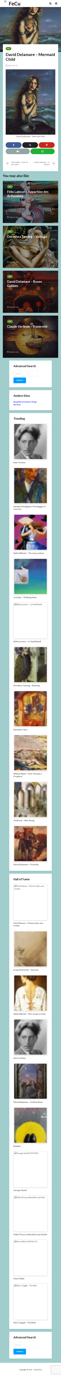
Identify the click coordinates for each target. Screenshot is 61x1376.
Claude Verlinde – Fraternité (27, 326)
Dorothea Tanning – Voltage (27, 237)
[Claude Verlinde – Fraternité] (30, 336)
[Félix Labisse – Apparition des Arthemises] (30, 201)
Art (8, 49)
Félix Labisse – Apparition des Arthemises (28, 194)
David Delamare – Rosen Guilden (24, 284)
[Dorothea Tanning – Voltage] (30, 246)
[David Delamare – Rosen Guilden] (30, 291)
